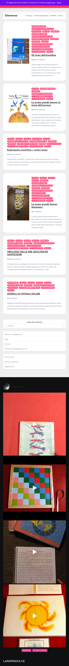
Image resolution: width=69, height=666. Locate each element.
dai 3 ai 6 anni (36, 31)
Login (6, 339)
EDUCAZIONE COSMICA (39, 34)
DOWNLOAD (55, 31)
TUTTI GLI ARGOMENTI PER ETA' (42, 49)
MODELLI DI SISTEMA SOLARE (23, 294)
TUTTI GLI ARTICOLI (38, 51)
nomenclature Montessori (40, 46)
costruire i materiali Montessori (42, 29)
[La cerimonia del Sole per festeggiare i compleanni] (34, 551)
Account (7, 344)
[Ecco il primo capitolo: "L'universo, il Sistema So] (34, 615)
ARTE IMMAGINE (13, 282)
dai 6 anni (46, 31)
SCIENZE (42, 144)
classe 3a (27, 138)
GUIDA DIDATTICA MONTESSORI (42, 44)
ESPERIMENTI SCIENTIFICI (40, 39)
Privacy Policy (9, 357)
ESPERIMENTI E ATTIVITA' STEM (42, 36)
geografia (45, 41)
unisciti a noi (50, 3)
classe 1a (11, 138)
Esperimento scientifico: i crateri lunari (27, 150)
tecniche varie (12, 287)
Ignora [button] (59, 3)
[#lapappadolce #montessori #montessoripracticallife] (34, 424)
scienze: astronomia (54, 144)
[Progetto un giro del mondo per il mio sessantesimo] (34, 487)
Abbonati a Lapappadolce (13, 334)
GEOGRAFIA (54, 39)
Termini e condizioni (11, 362)
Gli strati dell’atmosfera (43, 55)
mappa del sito (9, 367)
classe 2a (19, 138)
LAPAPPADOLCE (14, 661)
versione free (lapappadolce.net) (15, 349)
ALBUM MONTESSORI (38, 26)
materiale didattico (38, 193)
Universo (50, 51)
